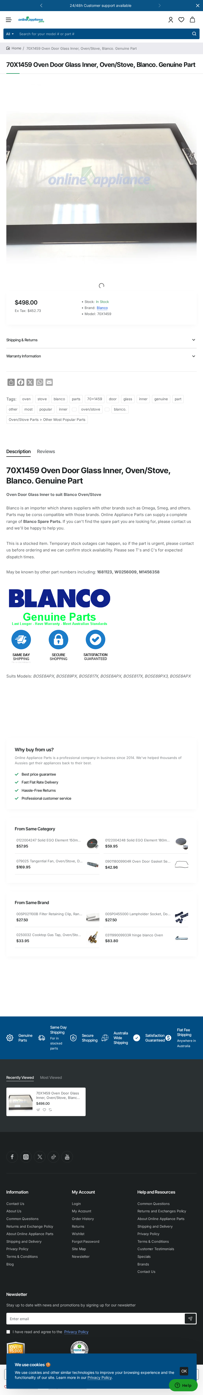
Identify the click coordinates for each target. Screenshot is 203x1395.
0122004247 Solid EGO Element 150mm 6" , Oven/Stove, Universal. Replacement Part (49, 840)
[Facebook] (12, 1157)
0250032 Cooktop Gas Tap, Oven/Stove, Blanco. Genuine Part (49, 935)
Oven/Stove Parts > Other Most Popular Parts (47, 419)
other (13, 409)
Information (17, 1192)
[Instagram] (26, 1157)
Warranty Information (23, 356)
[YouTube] (67, 1157)
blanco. (120, 409)
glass (127, 399)
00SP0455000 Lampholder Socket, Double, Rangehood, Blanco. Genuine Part (138, 914)
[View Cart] (192, 19)
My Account (83, 1192)
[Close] (198, 5)
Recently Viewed (20, 1077)
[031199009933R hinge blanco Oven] (181, 938)
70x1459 (94, 399)
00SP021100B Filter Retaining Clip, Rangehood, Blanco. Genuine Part (49, 914)
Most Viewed (51, 1077)
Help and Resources (156, 1192)
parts (76, 399)
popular (45, 409)
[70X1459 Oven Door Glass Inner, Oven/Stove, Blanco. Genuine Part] (21, 1102)
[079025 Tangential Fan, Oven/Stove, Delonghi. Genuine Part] (92, 864)
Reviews (46, 451)
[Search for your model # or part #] (194, 34)
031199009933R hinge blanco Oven (134, 935)
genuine (161, 399)
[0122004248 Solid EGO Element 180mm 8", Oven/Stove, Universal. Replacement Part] (181, 843)
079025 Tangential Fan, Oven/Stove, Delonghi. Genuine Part (49, 861)
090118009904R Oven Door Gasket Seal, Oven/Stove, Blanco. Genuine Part (138, 861)
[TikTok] (53, 1157)
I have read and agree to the (50, 1331)
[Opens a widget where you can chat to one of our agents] (183, 1385)
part (178, 399)
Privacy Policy (99, 1377)
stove (42, 399)
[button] (41, 5)
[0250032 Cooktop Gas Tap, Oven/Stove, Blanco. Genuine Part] (92, 938)
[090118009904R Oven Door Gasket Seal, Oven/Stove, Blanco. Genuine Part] (181, 864)
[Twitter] (39, 1157)
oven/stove (90, 409)
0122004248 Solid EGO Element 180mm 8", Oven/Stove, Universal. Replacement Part (138, 840)
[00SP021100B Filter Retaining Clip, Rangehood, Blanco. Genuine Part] (92, 917)
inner (143, 399)
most (28, 409)
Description (18, 451)
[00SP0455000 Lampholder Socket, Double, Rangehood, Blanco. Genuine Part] (181, 917)
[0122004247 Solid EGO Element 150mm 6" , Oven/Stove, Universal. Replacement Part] (92, 843)
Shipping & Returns (22, 340)
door (113, 399)
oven (26, 399)
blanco (59, 399)
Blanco (102, 308)
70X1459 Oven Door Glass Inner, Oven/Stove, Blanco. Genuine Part (58, 1095)
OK (184, 1371)
